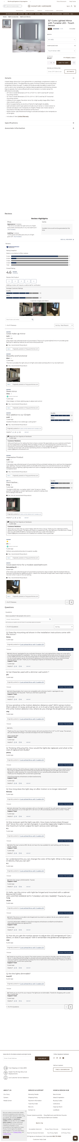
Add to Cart (64, 62)
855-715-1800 (22, 1)
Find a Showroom (61, 1)
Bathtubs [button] (21, 13)
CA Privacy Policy (66, 1133)
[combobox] (12, 6)
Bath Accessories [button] (57, 13)
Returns (30, 1107)
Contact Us (31, 1110)
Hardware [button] (66, 13)
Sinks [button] (26, 13)
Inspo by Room (57, 1107)
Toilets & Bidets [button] (46, 13)
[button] (26, 1111)
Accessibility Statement (35, 1129)
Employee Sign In (66, 1129)
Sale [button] (72, 13)
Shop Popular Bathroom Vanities (47, 1117)
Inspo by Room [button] (59, 10)
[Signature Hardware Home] (39, 6)
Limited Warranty (23, 116)
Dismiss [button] (6, 1137)
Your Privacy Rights (52, 1133)
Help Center (72, 1)
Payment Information (35, 1100)
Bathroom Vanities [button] (11, 13)
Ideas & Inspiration (58, 1097)
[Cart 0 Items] (75, 6)
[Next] (31, 1)
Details (73, 57)
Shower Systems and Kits (34, 1115)
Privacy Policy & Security (51, 1129)
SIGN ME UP (42, 1058)
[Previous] (4, 1)
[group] (18, 1)
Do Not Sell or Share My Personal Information (31, 1133)
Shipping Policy (33, 1097)
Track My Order (33, 1103)
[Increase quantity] (54, 63)
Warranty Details (33, 1094)
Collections (56, 1103)
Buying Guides (57, 1100)
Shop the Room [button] (19, 10)
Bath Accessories (13, 17)
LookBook (56, 1110)
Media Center (7, 1100)
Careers (5, 1097)
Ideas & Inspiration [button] (30, 10)
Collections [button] (39, 10)
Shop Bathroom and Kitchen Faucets (55, 1115)
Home (4, 17)
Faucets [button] (31, 13)
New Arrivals (57, 1094)
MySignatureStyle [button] (49, 10)
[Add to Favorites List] (74, 63)
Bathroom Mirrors (25, 17)
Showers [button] (37, 13)
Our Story (6, 1094)
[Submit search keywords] (5, 6)
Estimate (70, 71)
